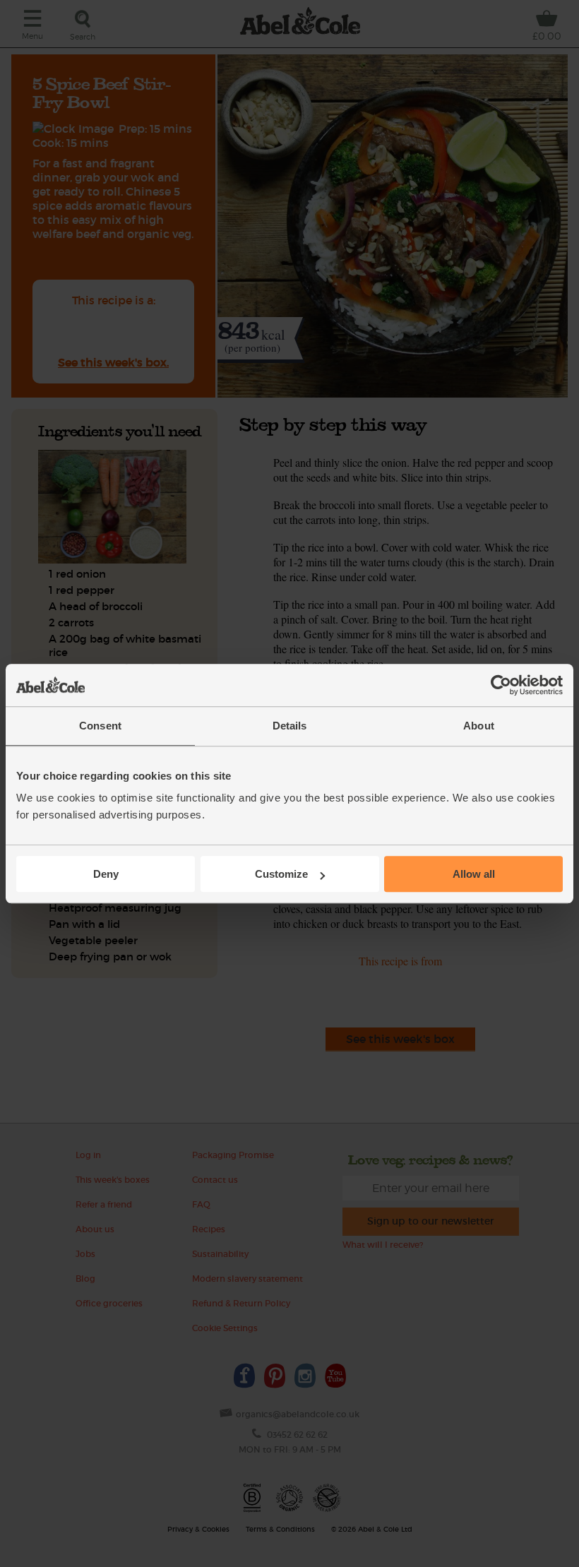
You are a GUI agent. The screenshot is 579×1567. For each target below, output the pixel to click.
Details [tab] (290, 726)
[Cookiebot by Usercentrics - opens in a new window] (501, 685)
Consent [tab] (100, 726)
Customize (281, 874)
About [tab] (478, 726)
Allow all (474, 874)
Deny (106, 874)
